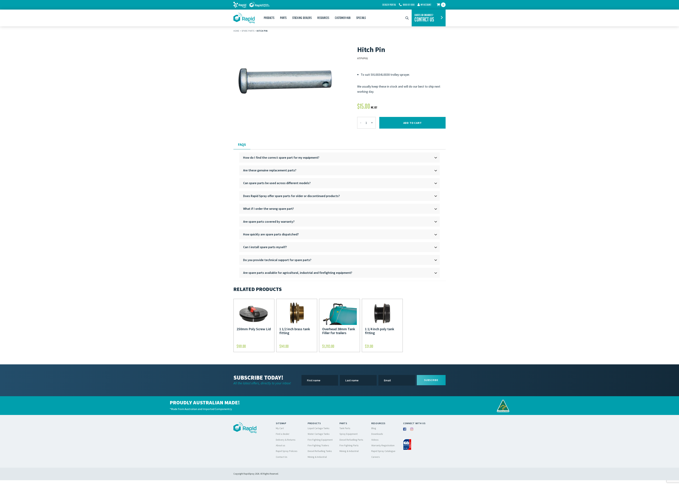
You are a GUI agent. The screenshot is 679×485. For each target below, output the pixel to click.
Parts (283, 18)
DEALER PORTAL (389, 4)
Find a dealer (282, 433)
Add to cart (412, 123)
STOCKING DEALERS (302, 18)
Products (269, 18)
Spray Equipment (349, 433)
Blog (373, 428)
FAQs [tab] (242, 144)
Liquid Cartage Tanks (318, 428)
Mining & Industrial (317, 456)
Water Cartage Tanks (319, 433)
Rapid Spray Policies (286, 451)
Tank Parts (345, 428)
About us (280, 445)
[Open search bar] (407, 17)
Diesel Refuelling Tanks (320, 451)
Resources (323, 18)
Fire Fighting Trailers (318, 445)
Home (236, 30)
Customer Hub (343, 18)
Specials (361, 18)
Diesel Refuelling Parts (351, 439)
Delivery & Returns (285, 439)
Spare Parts (248, 30)
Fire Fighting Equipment (320, 439)
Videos (375, 439)
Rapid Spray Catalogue (383, 451)
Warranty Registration (382, 445)
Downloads (377, 433)
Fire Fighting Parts (349, 445)
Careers (375, 456)
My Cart (280, 428)
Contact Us (281, 456)
